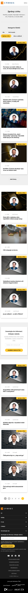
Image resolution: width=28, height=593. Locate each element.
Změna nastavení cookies (14, 570)
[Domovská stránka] (7, 3)
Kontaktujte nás (5, 531)
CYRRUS (3, 526)
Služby (2, 517)
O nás (2, 522)
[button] (3, 32)
